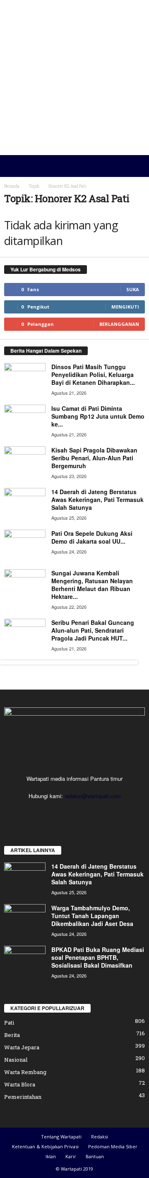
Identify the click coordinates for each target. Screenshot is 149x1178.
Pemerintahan (22, 1096)
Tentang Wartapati (61, 1136)
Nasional (15, 1059)
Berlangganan (119, 324)
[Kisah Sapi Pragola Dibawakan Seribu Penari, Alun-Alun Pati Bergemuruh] (25, 461)
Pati (9, 1022)
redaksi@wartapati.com (93, 796)
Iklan (51, 1156)
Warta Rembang (25, 1072)
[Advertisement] (74, 77)
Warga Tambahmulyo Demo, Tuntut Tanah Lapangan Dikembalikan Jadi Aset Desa (92, 916)
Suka (132, 289)
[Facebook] (49, 812)
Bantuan (95, 1156)
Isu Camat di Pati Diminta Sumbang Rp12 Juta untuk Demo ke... (97, 416)
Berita (12, 1035)
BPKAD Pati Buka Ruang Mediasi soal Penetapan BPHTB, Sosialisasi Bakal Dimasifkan (97, 957)
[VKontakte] (100, 812)
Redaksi (99, 1136)
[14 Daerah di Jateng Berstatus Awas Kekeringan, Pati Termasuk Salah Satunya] (25, 503)
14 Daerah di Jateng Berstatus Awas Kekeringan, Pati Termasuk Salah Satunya (97, 499)
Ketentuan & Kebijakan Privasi (45, 1146)
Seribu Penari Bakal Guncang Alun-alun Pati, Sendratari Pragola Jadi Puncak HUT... (92, 630)
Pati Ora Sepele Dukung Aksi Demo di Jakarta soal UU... (91, 537)
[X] (66, 812)
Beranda (11, 186)
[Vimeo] (83, 812)
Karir (70, 1156)
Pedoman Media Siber (112, 1146)
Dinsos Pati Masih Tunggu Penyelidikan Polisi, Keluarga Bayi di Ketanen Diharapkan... (93, 374)
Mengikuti (125, 307)
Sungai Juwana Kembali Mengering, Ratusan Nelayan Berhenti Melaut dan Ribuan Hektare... (92, 585)
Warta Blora (19, 1084)
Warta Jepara (21, 1047)
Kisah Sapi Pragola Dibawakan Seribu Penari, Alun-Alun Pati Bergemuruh (94, 458)
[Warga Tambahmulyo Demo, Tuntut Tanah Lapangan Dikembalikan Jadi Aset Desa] (25, 919)
